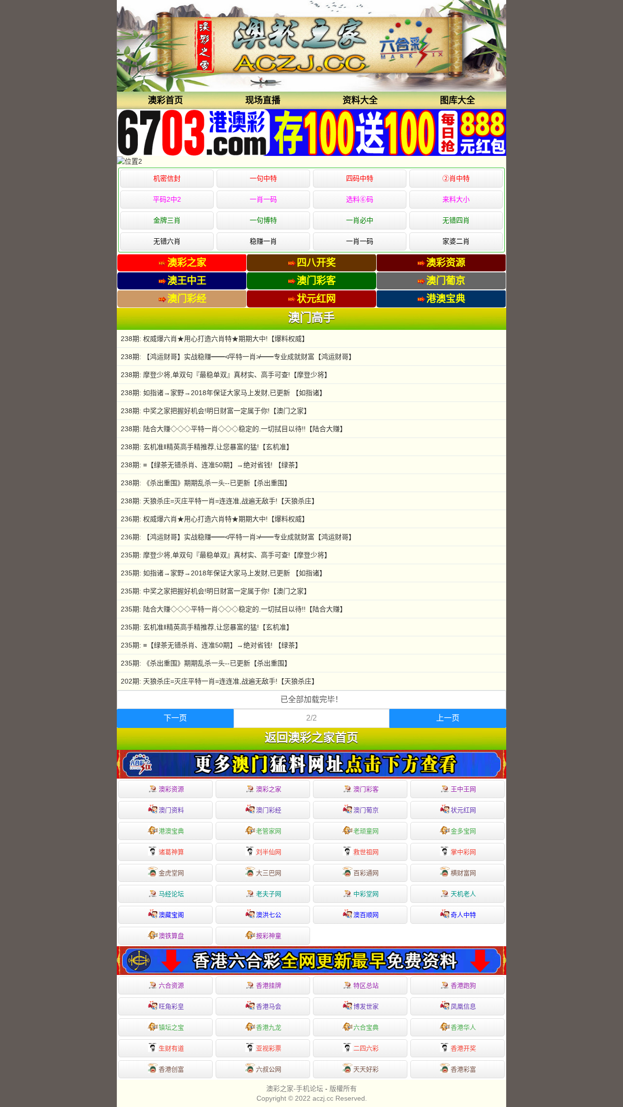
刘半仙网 (268, 852)
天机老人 (463, 893)
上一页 (447, 718)
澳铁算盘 (171, 935)
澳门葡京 (366, 810)
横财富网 (463, 873)
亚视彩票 (268, 1048)
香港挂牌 (268, 985)
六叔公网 (268, 1069)
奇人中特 (463, 914)
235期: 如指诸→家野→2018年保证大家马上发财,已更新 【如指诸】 (223, 573)
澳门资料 (171, 810)
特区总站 (366, 985)
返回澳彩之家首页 (311, 737)
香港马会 (268, 1006)
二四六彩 (366, 1048)
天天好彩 (366, 1069)
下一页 (175, 718)
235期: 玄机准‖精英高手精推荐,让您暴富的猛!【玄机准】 (207, 627)
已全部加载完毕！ (311, 699)
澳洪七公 (268, 914)
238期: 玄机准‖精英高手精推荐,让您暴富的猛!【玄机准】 (207, 447)
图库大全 (457, 100)
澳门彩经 (268, 810)
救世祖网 (366, 852)
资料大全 (360, 100)
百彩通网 (366, 873)
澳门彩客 (366, 789)
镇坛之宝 (171, 1027)
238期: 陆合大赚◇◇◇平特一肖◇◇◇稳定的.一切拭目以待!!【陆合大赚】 (234, 429)
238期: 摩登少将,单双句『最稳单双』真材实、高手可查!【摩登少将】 (226, 375)
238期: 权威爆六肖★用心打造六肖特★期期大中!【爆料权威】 (215, 339)
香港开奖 (463, 1048)
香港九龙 (268, 1027)
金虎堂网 (171, 873)
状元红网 (463, 810)
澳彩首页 (165, 100)
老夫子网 (268, 893)
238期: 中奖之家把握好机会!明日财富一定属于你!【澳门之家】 (216, 411)
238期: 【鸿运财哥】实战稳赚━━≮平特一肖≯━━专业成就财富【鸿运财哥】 (238, 357)
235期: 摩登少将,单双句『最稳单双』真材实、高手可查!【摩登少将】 (226, 555)
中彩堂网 (366, 893)
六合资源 (171, 985)
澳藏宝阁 (171, 914)
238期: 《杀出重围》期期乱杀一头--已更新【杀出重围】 (206, 483)
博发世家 (366, 1006)
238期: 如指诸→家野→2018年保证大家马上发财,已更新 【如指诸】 (223, 393)
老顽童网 (366, 831)
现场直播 (262, 100)
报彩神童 (268, 935)
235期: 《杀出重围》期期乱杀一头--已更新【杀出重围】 (206, 663)
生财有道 (171, 1048)
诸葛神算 (171, 852)
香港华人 (463, 1027)
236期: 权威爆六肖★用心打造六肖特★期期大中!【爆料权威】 (215, 519)
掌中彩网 (463, 852)
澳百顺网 (366, 914)
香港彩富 (463, 1069)
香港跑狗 (463, 985)
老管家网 (268, 831)
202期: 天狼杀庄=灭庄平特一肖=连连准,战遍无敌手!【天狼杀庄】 (219, 681)
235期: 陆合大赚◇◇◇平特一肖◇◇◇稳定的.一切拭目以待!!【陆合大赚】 (234, 609)
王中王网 (463, 789)
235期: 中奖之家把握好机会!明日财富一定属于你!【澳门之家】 (216, 591)
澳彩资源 (171, 789)
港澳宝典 (171, 831)
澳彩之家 (268, 789)
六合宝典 (366, 1027)
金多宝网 (463, 831)
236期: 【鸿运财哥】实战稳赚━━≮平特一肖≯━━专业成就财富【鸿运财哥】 (238, 537)
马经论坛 (171, 893)
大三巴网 (268, 873)
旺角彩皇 (171, 1006)
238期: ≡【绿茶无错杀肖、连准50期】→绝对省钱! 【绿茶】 (211, 465)
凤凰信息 (463, 1006)
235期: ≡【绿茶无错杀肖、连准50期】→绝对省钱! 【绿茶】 (211, 645)
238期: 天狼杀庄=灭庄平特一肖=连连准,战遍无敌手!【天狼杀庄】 (219, 501)
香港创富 (171, 1069)
